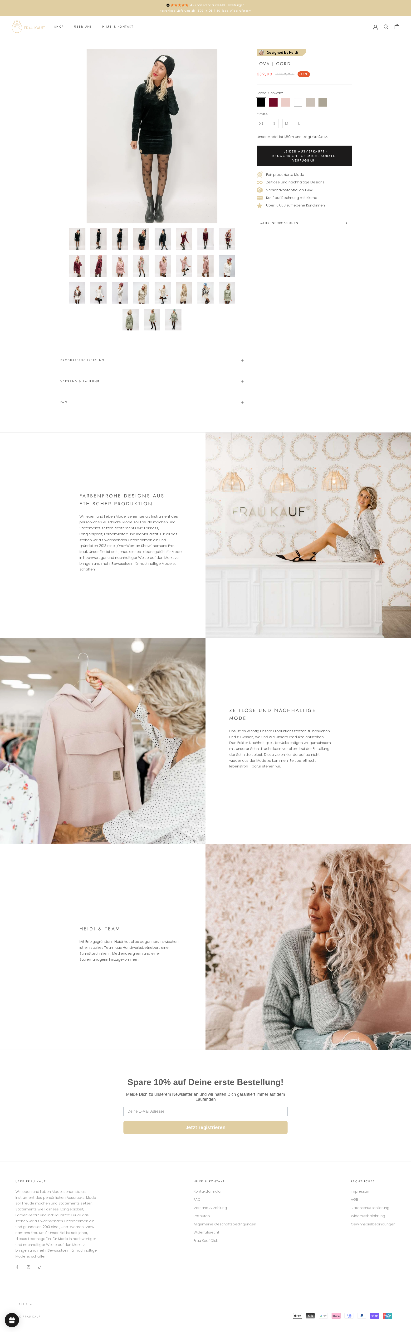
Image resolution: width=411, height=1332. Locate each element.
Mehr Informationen (279, 223)
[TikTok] (39, 1267)
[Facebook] (17, 1267)
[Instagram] (28, 1267)
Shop (59, 27)
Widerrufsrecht (206, 1232)
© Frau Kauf (30, 1316)
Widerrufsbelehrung (368, 1215)
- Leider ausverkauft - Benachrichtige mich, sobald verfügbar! (304, 156)
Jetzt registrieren (205, 1127)
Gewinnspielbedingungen (373, 1224)
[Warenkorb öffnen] (397, 26)
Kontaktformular (208, 1191)
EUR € (23, 1304)
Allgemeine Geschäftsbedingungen (225, 1224)
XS (261, 123)
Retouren (202, 1215)
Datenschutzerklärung (370, 1207)
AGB (354, 1199)
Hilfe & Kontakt (118, 27)
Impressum (361, 1191)
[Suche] (386, 26)
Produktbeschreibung (82, 360)
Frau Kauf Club (206, 1240)
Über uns (83, 27)
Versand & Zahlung (80, 381)
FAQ (63, 402)
